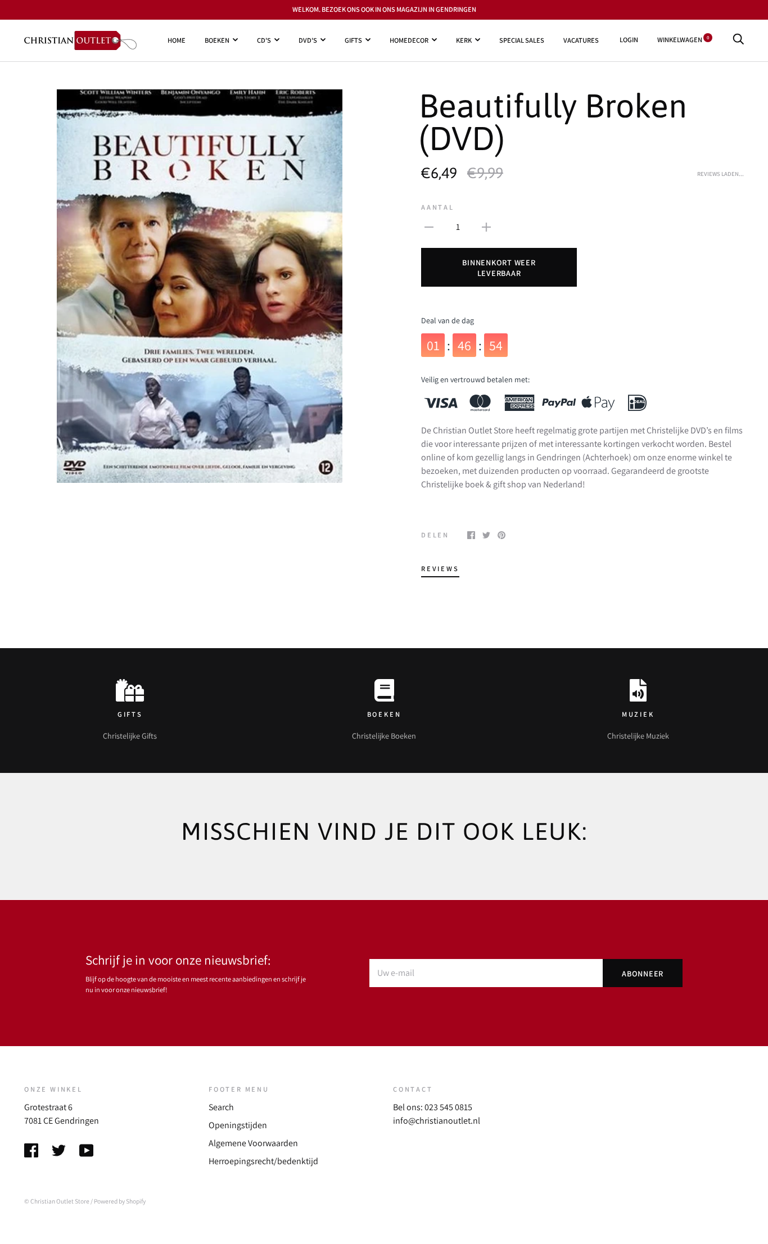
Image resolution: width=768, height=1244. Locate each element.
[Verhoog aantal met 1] (486, 226)
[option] (199, 286)
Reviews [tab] (440, 568)
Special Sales (521, 39)
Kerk (464, 39)
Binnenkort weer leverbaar (498, 267)
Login (629, 39)
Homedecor (409, 39)
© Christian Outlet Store (56, 1201)
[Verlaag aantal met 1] (429, 226)
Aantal (437, 207)
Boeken (217, 39)
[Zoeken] (738, 39)
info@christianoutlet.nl (436, 1121)
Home (177, 39)
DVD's (308, 39)
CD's (264, 39)
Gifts (353, 39)
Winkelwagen (683, 39)
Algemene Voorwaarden (253, 1143)
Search (221, 1107)
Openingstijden (238, 1125)
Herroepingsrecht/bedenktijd (263, 1161)
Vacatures (581, 39)
